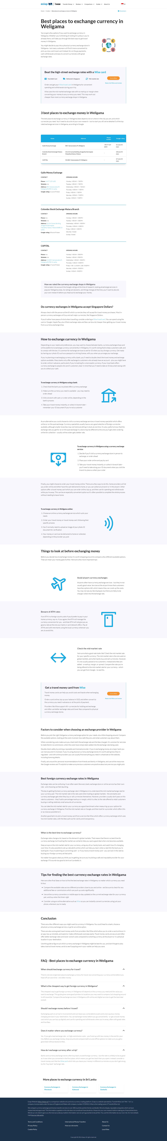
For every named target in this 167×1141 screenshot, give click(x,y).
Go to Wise (113, 78)
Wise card (100, 72)
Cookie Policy (32, 1129)
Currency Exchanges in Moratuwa (52, 1088)
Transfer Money (67, 4)
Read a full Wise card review (113, 83)
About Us (107, 4)
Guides (98, 4)
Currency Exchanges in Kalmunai (80, 1088)
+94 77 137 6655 (50, 181)
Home (42, 11)
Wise (82, 687)
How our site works (71, 1126)
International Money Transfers (75, 1122)
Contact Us (106, 1126)
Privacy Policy (32, 1126)
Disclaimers (123, 11)
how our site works (37, 1115)
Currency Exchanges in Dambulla (108, 1088)
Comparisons (88, 4)
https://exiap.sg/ (43, 1102)
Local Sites (105, 1129)
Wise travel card (65, 85)
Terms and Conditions (35, 1122)
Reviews (78, 4)
